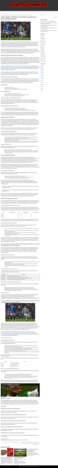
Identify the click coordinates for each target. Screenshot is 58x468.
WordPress (37, 466)
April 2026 (42, 35)
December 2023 (43, 61)
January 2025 (43, 53)
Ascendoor (30, 466)
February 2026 (43, 38)
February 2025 (43, 52)
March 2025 (42, 50)
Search (42, 15)
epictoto (42, 86)
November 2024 (43, 56)
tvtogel (42, 82)
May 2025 (42, 47)
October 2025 (43, 44)
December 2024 (43, 55)
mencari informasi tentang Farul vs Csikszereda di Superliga (19, 459)
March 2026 (42, 36)
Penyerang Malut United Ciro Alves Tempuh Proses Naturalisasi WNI (32, 450)
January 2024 (43, 59)
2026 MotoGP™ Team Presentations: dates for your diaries (15, 67)
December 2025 (43, 41)
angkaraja (42, 84)
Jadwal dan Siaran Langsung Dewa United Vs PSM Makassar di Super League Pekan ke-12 (7, 459)
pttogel (42, 80)
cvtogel (42, 88)
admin (9, 20)
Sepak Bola (6, 438)
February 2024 (43, 58)
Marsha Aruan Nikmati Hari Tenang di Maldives (48, 21)
